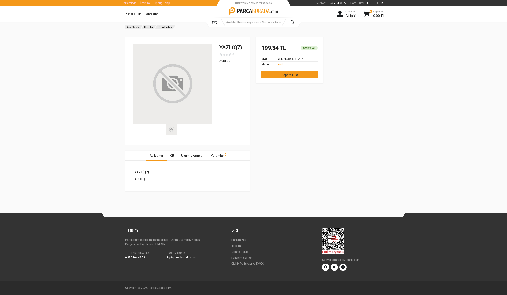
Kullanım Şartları (241, 257)
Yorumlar (218, 155)
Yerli (280, 64)
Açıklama (156, 156)
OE (172, 156)
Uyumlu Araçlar (192, 156)
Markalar (152, 14)
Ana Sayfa (133, 27)
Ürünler (148, 27)
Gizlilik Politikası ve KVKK (247, 263)
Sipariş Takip (162, 3)
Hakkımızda (129, 3)
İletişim (145, 3)
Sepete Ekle (289, 75)
